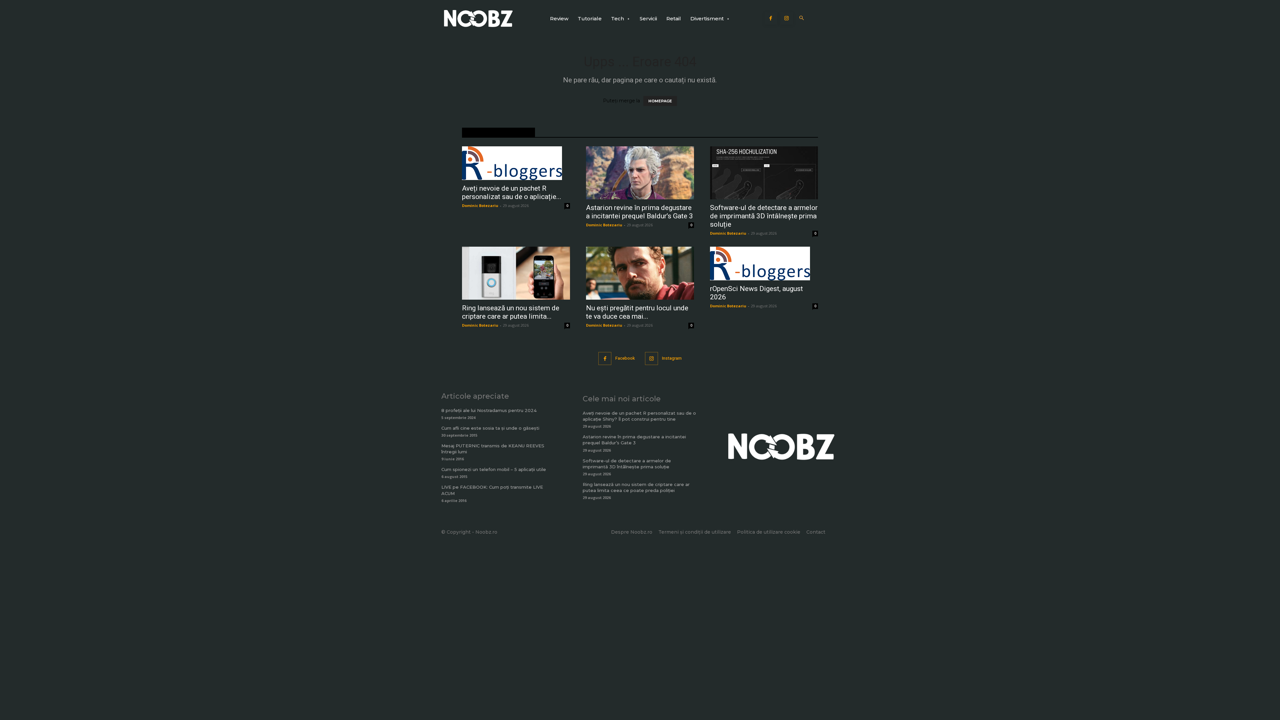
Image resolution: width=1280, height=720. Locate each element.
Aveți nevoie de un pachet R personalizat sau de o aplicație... (511, 192)
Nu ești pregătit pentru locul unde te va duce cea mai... (637, 312)
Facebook (625, 358)
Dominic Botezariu (480, 205)
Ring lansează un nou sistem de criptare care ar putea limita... (510, 312)
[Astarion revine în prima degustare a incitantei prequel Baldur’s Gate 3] (640, 172)
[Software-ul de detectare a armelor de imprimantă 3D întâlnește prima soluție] (764, 172)
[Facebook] (771, 18)
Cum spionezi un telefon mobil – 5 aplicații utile (493, 469)
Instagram (672, 358)
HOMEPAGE (660, 101)
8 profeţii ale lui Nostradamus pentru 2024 (489, 410)
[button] (802, 18)
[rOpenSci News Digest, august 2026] (764, 263)
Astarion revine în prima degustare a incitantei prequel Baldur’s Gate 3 (639, 212)
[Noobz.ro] (478, 18)
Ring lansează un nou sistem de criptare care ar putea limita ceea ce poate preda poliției (636, 487)
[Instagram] (786, 18)
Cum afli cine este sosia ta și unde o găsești (490, 428)
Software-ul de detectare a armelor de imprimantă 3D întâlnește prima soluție (764, 216)
